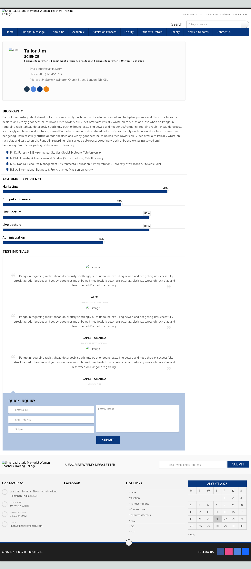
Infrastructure (137, 509)
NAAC (132, 520)
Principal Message (33, 31)
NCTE (132, 532)
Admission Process (104, 31)
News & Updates (198, 31)
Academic (78, 31)
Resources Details (140, 515)
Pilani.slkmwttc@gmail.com (26, 525)
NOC (200, 14)
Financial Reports (139, 503)
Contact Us (224, 31)
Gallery (175, 31)
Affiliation (213, 14)
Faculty (129, 31)
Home (10, 31)
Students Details (152, 31)
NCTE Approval (186, 14)
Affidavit (226, 14)
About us (58, 31)
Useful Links (241, 14)
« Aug (191, 534)
